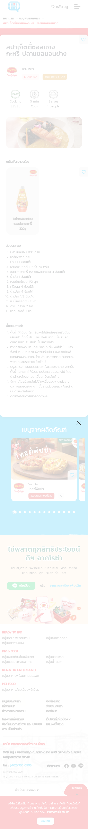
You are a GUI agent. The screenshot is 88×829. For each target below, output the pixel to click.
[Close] (78, 422)
